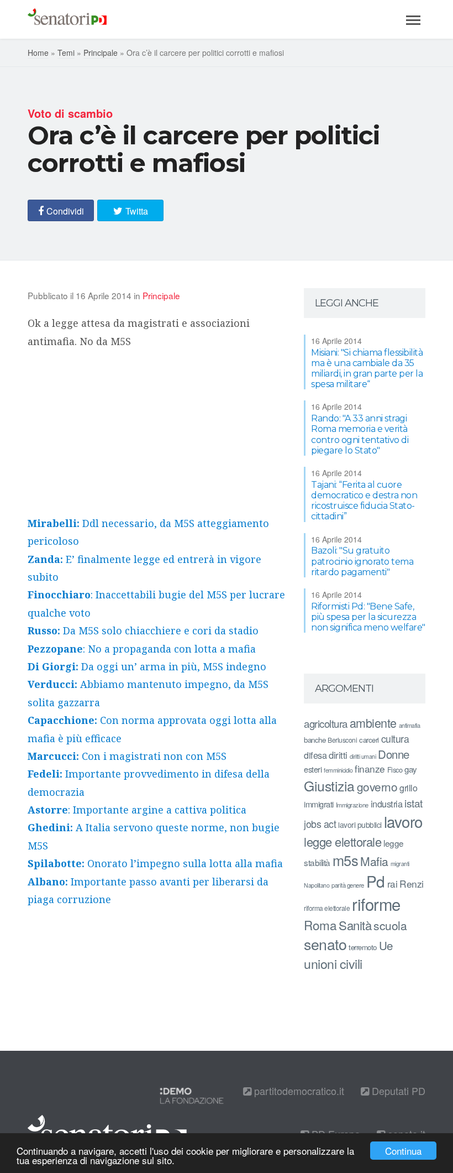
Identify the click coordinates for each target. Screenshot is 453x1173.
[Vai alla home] (67, 19)
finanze (370, 768)
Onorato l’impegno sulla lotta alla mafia (155, 863)
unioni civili (333, 963)
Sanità (355, 925)
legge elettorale (342, 841)
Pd (375, 881)
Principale (100, 52)
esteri (313, 769)
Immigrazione (352, 804)
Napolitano (316, 885)
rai (392, 883)
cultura (395, 738)
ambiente (373, 722)
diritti (338, 755)
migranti (400, 863)
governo (377, 786)
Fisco (395, 769)
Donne (393, 754)
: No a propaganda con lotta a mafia (142, 648)
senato (325, 944)
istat (413, 802)
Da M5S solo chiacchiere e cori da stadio (143, 630)
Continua (403, 1151)
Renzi (411, 883)
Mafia (374, 861)
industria (387, 803)
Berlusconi (342, 739)
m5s (346, 860)
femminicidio (338, 770)
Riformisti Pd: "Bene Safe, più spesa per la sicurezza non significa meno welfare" (368, 617)
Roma (320, 925)
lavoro (403, 821)
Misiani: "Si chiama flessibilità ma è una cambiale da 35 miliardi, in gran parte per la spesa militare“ (367, 368)
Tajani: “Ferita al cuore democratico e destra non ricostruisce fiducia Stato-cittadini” (364, 500)
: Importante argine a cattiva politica (137, 809)
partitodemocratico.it (297, 1090)
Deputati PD (397, 1090)
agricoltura (325, 723)
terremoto (363, 947)
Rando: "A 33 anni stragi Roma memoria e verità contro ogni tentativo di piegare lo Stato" (359, 434)
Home (38, 52)
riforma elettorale (327, 908)
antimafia (409, 725)
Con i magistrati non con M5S (127, 756)
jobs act (320, 824)
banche (314, 739)
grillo (408, 787)
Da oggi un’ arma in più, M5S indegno (147, 666)
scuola (390, 925)
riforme (376, 903)
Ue (386, 945)
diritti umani (363, 756)
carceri (369, 739)
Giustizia (329, 785)
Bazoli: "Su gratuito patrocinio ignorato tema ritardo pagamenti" (362, 561)
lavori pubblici (360, 824)
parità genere (347, 884)
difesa (315, 755)
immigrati (319, 804)
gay (410, 769)
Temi (66, 52)
